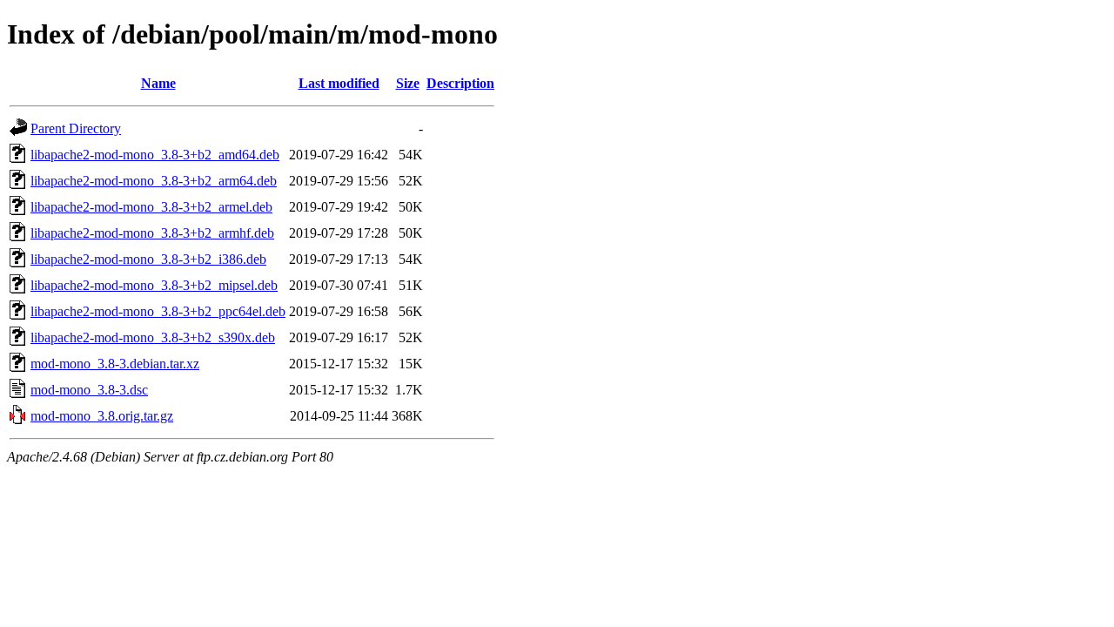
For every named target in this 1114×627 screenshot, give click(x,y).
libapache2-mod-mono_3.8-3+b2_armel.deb (151, 206)
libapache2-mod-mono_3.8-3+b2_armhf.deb (152, 233)
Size (407, 83)
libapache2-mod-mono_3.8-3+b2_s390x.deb (152, 337)
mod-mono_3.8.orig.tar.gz (101, 415)
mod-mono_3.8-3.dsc (89, 389)
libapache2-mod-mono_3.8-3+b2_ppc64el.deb (157, 311)
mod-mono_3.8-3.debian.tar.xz (114, 363)
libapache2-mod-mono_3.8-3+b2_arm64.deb (153, 180)
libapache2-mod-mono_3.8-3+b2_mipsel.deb (154, 285)
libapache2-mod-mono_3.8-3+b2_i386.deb (148, 259)
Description (460, 83)
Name (158, 83)
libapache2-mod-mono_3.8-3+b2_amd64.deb (154, 154)
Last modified (339, 83)
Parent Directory (75, 128)
